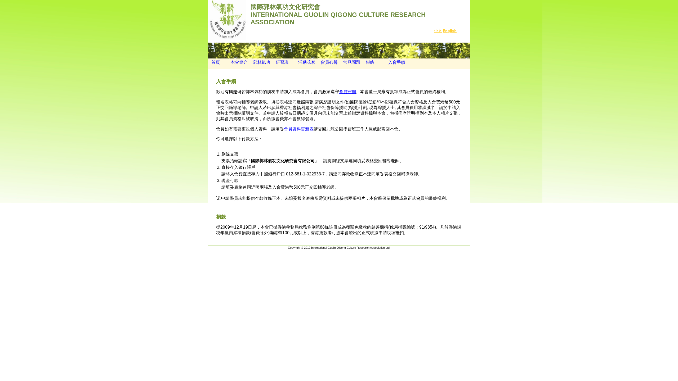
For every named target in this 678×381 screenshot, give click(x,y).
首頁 (214, 62)
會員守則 (347, 91)
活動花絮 (306, 62)
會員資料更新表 (299, 129)
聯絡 (370, 62)
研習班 (282, 62)
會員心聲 (329, 62)
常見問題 (351, 62)
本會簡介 (239, 62)
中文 (438, 31)
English (450, 31)
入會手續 (396, 62)
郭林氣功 (261, 62)
